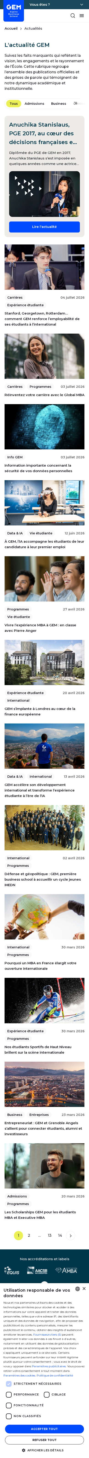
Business (58, 104)
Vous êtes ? (40, 4)
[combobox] (77, 1289)
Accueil (11, 28)
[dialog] (44, 1370)
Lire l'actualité (56, 226)
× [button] (84, 1289)
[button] (44, 1450)
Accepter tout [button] (44, 1429)
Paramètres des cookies (19, 1375)
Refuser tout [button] (44, 1440)
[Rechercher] (73, 16)
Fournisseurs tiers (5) (47, 1334)
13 (50, 1235)
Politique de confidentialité (55, 1375)
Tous (14, 104)
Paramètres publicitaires (49, 1366)
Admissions (34, 104)
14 (60, 1235)
